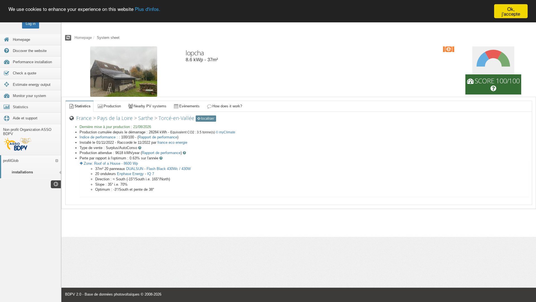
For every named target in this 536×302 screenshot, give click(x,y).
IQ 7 (150, 174)
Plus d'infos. (147, 9)
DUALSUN (134, 169)
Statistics (82, 106)
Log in (30, 24)
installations (22, 172)
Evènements (189, 106)
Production (112, 106)
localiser (207, 118)
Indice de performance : (99, 137)
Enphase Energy (130, 174)
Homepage (83, 38)
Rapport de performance (157, 137)
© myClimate (225, 132)
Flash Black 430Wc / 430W (169, 169)
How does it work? (227, 106)
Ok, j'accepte (511, 11)
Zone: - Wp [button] (110, 163)
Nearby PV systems (150, 106)
